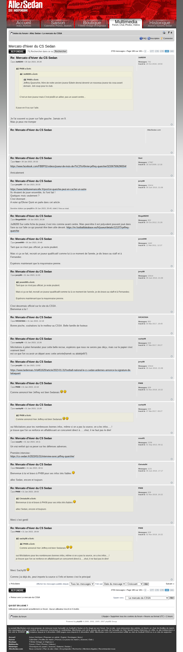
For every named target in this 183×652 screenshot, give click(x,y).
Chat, (122, 25)
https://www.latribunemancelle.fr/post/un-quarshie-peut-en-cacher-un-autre (48, 189)
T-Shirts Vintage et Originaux (92, 26)
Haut (172, 124)
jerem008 (20, 242)
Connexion (168, 38)
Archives (27, 26)
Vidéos (136, 25)
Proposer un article (51, 637)
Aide (56, 649)
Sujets (63, 637)
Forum (31, 644)
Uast (17, 162)
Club (90, 640)
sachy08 (19, 342)
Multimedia (126, 21)
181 (172, 51)
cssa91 (19, 442)
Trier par (99, 584)
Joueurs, (152, 26)
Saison (58, 22)
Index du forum (20, 33)
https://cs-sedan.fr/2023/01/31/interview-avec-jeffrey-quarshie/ (42, 456)
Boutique (92, 22)
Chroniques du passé (38, 647)
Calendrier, (50, 26)
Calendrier (33, 640)
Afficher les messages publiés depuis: (53, 584)
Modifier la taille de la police (170, 32)
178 (157, 51)
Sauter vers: (118, 598)
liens (80, 637)
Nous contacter (35, 649)
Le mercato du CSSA (52, 33)
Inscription (154, 38)
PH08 (18, 387)
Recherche (77, 649)
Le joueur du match (71, 640)
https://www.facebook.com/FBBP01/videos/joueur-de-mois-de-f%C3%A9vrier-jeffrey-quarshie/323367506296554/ (68, 166)
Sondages (72, 637)
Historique (159, 22)
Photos (44, 644)
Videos (52, 644)
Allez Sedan (35, 33)
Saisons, (161, 26)
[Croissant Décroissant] (138, 584)
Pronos (58, 640)
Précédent (15, 584)
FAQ (145, 38)
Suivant (169, 584)
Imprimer (165, 32)
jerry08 (19, 185)
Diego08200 (21, 220)
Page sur (134, 51)
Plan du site (48, 649)
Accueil (23, 22)
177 (152, 51)
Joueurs (67, 26)
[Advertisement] (110, 9)
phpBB (79, 621)
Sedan (168, 26)
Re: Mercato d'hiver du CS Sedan (33, 58)
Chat (38, 644)
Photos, (129, 25)
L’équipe (105, 616)
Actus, (19, 26)
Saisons (60, 647)
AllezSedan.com (16, 649)
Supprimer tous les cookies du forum (126, 616)
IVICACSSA (20, 321)
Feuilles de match (46, 640)
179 (162, 51)
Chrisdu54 (20, 468)
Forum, (116, 25)
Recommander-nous (107, 649)
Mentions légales (90, 649)
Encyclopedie (65, 649)
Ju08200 (19, 62)
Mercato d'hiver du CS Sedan (32, 46)
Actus (31, 637)
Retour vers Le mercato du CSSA (25, 597)
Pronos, (60, 26)
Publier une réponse (13, 51)
